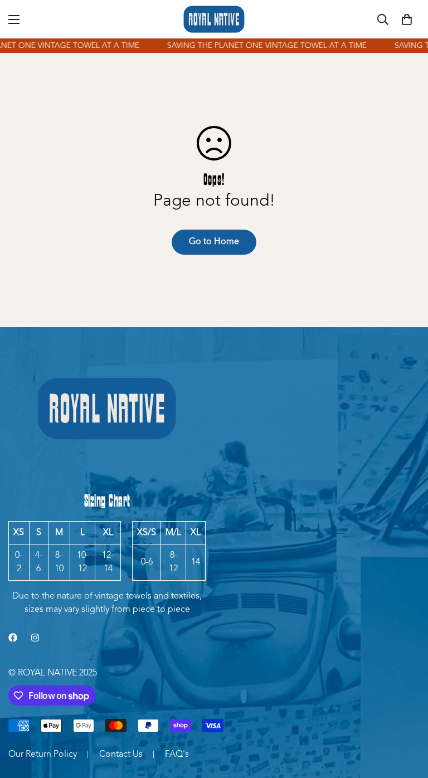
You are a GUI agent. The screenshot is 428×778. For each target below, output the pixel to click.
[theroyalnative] (214, 19)
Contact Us (121, 754)
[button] (407, 19)
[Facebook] (12, 637)
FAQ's (177, 754)
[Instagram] (35, 637)
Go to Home (214, 241)
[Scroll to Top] (406, 717)
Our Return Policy (42, 754)
